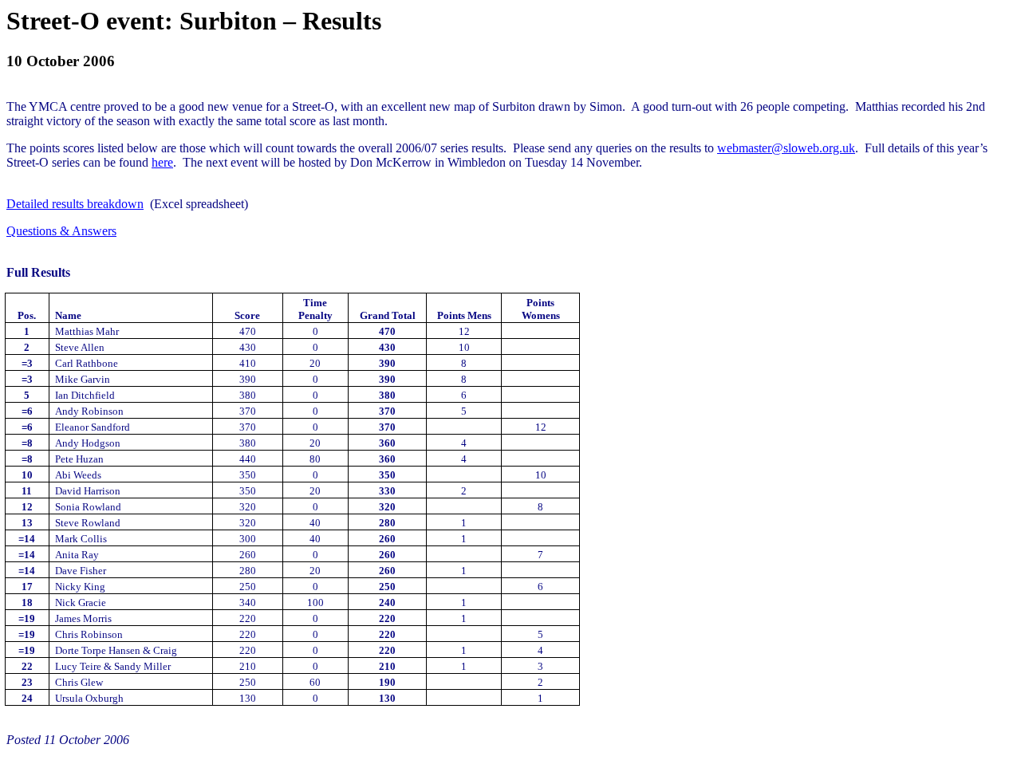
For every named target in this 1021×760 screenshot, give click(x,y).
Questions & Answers (61, 231)
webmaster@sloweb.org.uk (786, 148)
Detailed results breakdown (75, 204)
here (162, 162)
